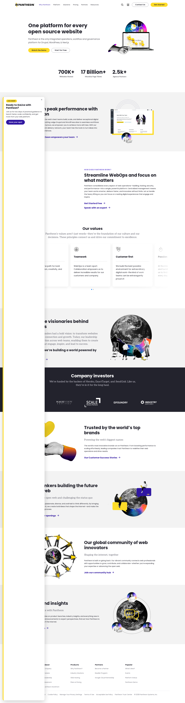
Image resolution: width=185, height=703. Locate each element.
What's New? (130, 669)
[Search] (122, 5)
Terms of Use (89, 694)
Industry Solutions (77, 673)
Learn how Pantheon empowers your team (51, 137)
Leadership (48, 678)
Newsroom (48, 682)
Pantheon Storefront (51, 687)
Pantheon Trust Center (123, 694)
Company (47, 669)
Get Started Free (93, 203)
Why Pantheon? (76, 669)
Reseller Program (101, 673)
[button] (91, 289)
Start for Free (61, 50)
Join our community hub (97, 572)
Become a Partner (102, 669)
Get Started (159, 4)
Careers (47, 673)
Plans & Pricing (76, 682)
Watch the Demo (39, 50)
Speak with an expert (95, 207)
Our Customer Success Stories (100, 457)
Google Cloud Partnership (104, 678)
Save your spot (15, 122)
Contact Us (140, 4)
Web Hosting (75, 678)
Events (127, 673)
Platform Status (131, 678)
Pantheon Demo (131, 682)
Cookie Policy (53, 694)
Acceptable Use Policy (104, 694)
